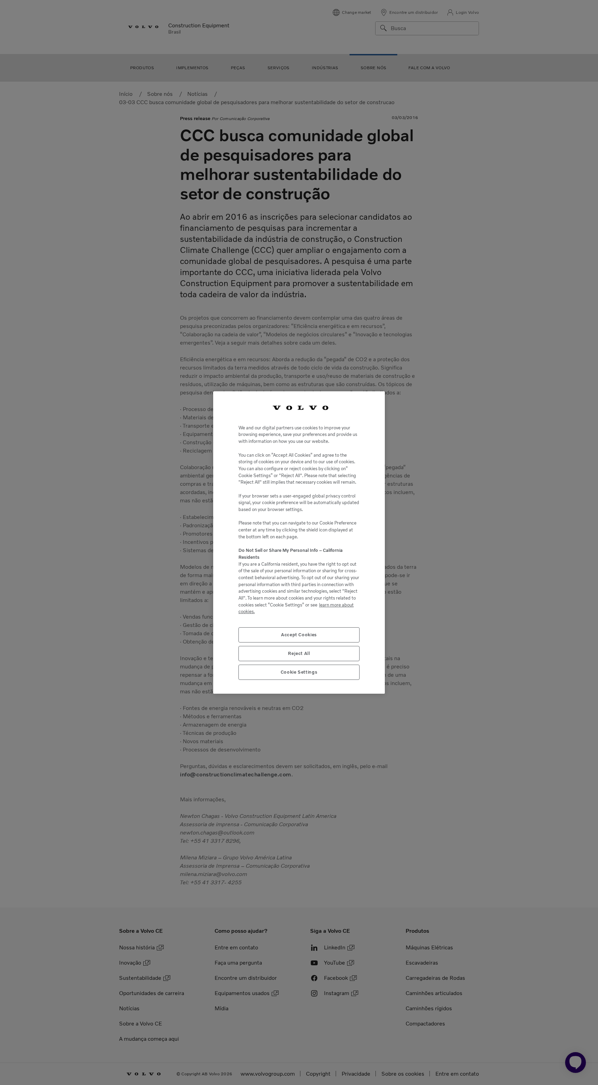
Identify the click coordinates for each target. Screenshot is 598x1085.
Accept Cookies (299, 634)
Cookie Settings (299, 672)
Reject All (299, 653)
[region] (299, 542)
